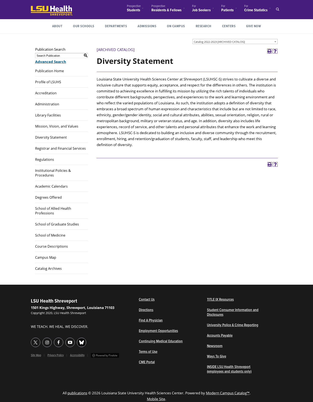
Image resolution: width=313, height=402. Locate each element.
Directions (146, 310)
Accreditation (46, 93)
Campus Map (45, 257)
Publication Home (49, 71)
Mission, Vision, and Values (56, 126)
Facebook (58, 342)
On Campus (176, 26)
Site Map (36, 355)
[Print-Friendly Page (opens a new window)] (269, 51)
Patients (227, 10)
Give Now (253, 26)
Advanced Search (50, 61)
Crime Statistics (255, 10)
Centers (229, 26)
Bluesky (81, 342)
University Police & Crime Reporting (232, 325)
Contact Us (166, 299)
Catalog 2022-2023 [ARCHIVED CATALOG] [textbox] (219, 42)
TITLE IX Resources (220, 299)
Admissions (147, 26)
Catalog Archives (48, 268)
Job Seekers (201, 10)
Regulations (44, 159)
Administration (47, 104)
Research (206, 26)
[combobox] (235, 41)
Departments (116, 26)
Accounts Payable (220, 335)
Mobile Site (156, 398)
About (57, 26)
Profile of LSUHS (48, 82)
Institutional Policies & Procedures (53, 173)
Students (133, 10)
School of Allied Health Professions (53, 210)
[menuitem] (134, 9)
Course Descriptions (51, 246)
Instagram (47, 342)
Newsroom (215, 346)
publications (77, 393)
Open (277, 9)
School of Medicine (50, 235)
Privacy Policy (55, 355)
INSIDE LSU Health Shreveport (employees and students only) (229, 369)
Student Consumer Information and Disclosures (232, 312)
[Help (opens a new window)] (275, 51)
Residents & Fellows (166, 10)
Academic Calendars (51, 186)
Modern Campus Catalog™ (228, 393)
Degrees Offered (48, 197)
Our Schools (83, 26)
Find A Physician (151, 320)
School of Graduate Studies (57, 224)
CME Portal (166, 362)
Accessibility (77, 355)
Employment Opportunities (158, 331)
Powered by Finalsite (105, 355)
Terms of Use (148, 352)
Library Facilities (48, 115)
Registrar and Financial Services (60, 148)
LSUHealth (39, 7)
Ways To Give (216, 356)
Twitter (35, 342)
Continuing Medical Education (161, 341)
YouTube (70, 342)
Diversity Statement (51, 137)
